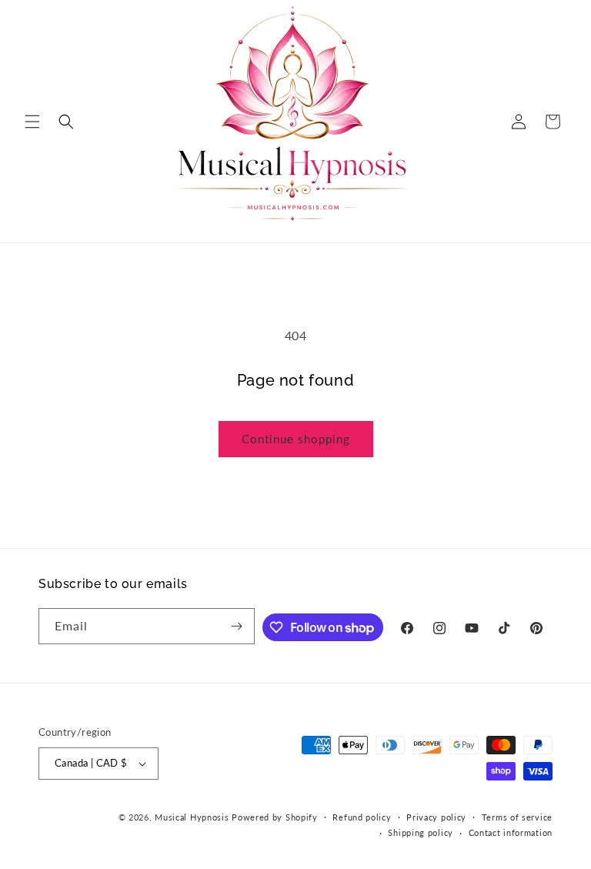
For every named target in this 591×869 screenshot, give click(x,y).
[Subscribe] (237, 626)
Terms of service (517, 817)
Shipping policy (420, 832)
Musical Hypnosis (192, 817)
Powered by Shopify (275, 817)
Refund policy (361, 817)
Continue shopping (296, 439)
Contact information (511, 832)
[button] (32, 122)
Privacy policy (436, 817)
